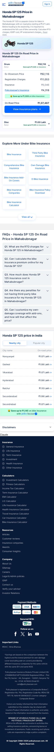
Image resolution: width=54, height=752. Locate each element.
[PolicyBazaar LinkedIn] (30, 633)
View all (26, 217)
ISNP (4, 580)
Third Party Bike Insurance (40, 154)
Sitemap (6, 567)
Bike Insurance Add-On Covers (14, 179)
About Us (6, 563)
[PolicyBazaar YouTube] (37, 633)
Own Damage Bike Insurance (40, 166)
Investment (11, 459)
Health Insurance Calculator (15, 509)
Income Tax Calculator (13, 488)
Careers (6, 572)
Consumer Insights (11, 551)
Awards (5, 547)
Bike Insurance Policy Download (40, 191)
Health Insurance (14, 463)
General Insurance (15, 446)
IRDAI (4, 647)
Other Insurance (14, 467)
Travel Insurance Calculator (15, 513)
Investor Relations (11, 593)
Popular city (39, 343)
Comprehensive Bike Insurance (14, 166)
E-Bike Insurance (40, 179)
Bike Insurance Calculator (14, 203)
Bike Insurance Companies (14, 191)
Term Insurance (13, 455)
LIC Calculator (9, 501)
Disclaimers (9, 427)
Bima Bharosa (15, 647)
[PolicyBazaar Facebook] (15, 633)
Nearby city (15, 343)
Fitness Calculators (15, 484)
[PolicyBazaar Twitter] (23, 633)
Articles (5, 534)
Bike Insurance (14, 154)
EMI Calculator (9, 497)
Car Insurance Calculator (14, 518)
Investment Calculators (17, 480)
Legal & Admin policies (13, 576)
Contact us (7, 584)
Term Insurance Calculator (15, 492)
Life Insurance (13, 451)
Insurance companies (12, 543)
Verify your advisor (11, 589)
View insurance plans (25, 109)
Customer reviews (11, 538)
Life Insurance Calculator (14, 505)
